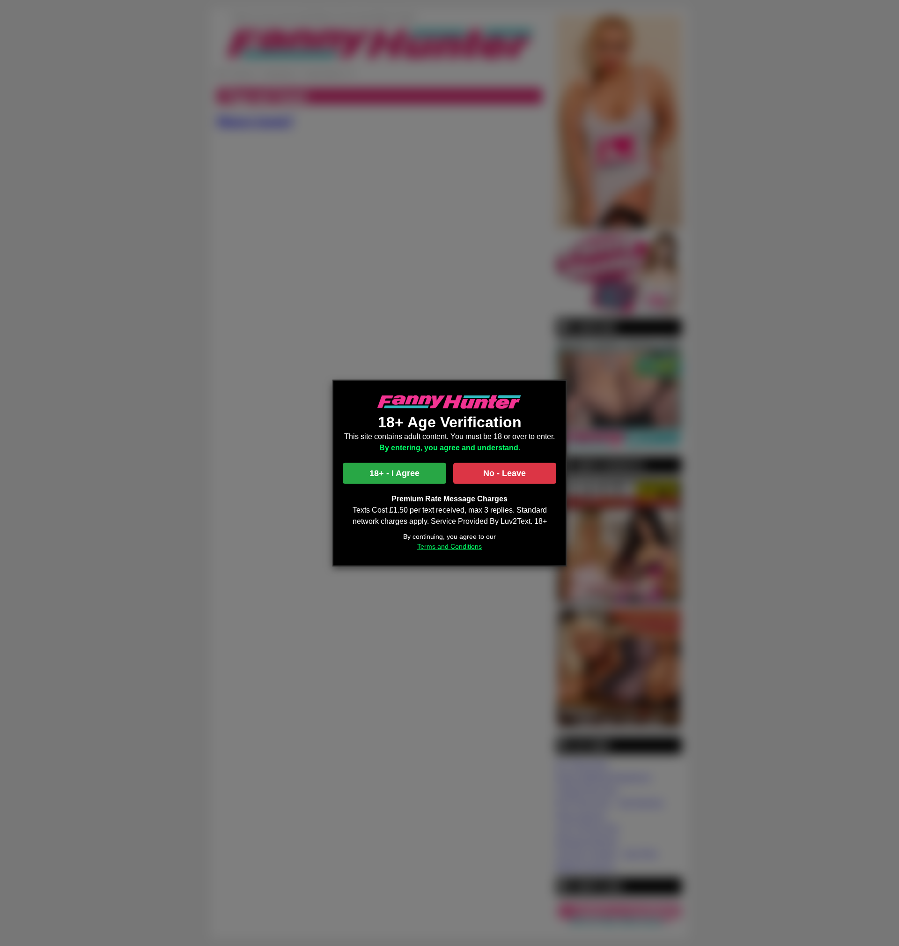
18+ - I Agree (394, 473)
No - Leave (504, 473)
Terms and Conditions (449, 546)
